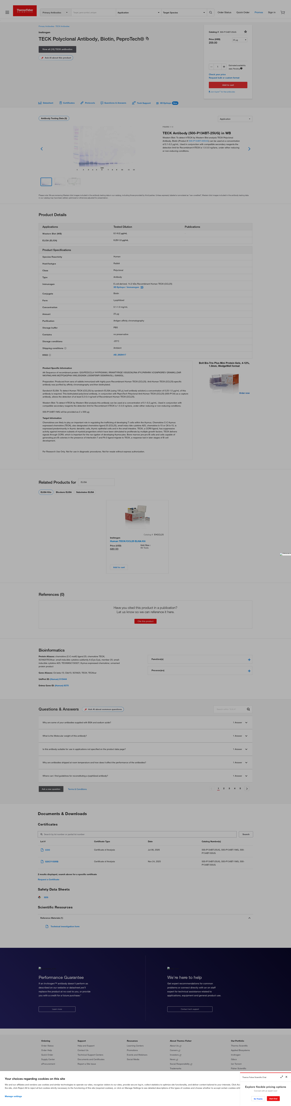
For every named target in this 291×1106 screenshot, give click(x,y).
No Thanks (258, 1099)
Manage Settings (13, 1096)
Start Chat (273, 1099)
